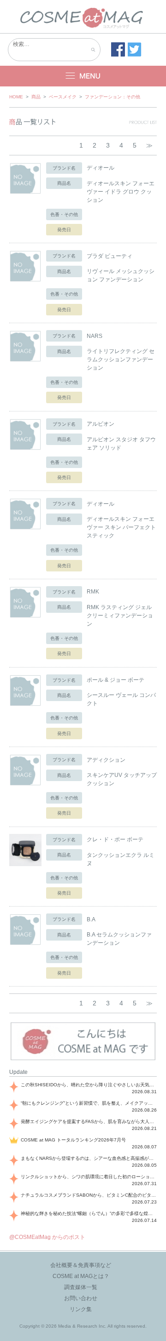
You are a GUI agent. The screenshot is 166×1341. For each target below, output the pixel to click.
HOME (16, 96)
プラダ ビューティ (109, 256)
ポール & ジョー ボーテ (115, 680)
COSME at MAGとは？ (81, 1276)
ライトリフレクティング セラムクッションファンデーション (120, 359)
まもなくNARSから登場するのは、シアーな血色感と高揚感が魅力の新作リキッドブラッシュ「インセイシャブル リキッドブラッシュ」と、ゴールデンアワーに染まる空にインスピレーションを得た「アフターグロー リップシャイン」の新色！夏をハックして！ (89, 1158)
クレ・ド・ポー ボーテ (115, 839)
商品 (36, 96)
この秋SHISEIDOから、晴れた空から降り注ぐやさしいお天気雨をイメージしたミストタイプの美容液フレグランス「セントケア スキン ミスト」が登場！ (89, 1084)
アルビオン (100, 424)
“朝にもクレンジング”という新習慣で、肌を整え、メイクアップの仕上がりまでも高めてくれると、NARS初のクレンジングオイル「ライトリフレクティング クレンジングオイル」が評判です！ (89, 1103)
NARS (94, 336)
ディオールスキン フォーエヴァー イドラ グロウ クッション (120, 191)
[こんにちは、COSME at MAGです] (83, 1059)
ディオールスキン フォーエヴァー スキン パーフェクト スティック (121, 527)
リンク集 (81, 1309)
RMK (93, 591)
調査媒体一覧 (80, 1287)
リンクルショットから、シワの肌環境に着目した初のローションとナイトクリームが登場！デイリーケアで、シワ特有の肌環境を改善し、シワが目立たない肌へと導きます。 (89, 1176)
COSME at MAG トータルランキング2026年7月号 (73, 1139)
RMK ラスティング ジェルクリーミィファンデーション (120, 615)
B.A (91, 919)
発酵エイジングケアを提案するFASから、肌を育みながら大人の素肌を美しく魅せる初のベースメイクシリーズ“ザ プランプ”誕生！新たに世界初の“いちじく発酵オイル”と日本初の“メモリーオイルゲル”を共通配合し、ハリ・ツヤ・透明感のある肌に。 (89, 1121)
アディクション (106, 760)
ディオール (100, 168)
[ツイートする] (135, 49)
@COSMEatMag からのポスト (47, 1237)
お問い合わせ (80, 1298)
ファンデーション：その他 (112, 96)
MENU (83, 76)
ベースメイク (63, 96)
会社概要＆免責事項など (80, 1265)
